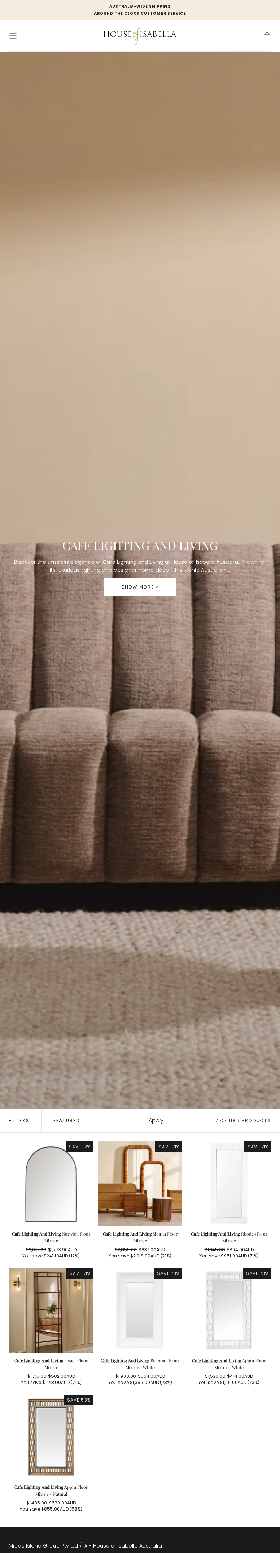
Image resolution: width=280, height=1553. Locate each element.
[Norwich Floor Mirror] (51, 1183)
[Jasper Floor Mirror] (51, 1310)
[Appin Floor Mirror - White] (229, 1310)
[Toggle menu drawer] (13, 35)
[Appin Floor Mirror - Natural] (51, 1437)
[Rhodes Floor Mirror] (229, 1183)
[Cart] (266, 35)
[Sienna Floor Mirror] (140, 1183)
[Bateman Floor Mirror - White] (140, 1310)
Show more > (140, 587)
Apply (156, 1120)
